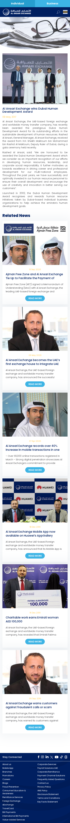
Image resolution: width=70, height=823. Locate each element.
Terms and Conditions (48, 798)
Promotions (8, 775)
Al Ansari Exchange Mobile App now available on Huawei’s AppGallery (30, 534)
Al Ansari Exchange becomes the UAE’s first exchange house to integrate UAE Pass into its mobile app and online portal (35, 364)
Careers (6, 779)
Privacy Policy (44, 786)
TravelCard (8, 808)
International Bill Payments (15, 816)
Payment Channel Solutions (51, 775)
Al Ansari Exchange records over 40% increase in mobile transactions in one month (33, 450)
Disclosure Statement (48, 794)
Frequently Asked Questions (51, 779)
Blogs (5, 783)
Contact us (43, 783)
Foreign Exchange (11, 801)
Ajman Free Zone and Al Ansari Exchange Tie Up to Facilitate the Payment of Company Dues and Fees (34, 278)
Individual (17, 3)
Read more (35, 298)
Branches (7, 771)
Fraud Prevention (10, 786)
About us (6, 764)
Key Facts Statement (47, 801)
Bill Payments (9, 812)
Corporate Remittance (48, 771)
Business (52, 3)
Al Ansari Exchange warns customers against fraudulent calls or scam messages (31, 707)
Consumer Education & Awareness (14, 792)
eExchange (8, 804)
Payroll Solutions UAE (47, 768)
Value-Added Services (13, 819)
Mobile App (7, 768)
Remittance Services (12, 797)
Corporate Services (46, 764)
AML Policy (42, 790)
